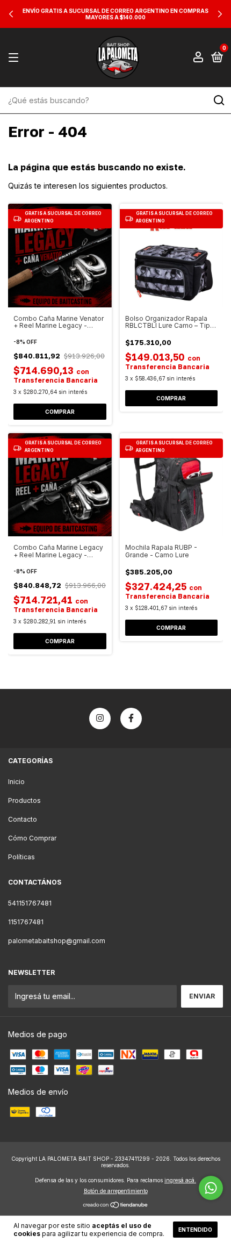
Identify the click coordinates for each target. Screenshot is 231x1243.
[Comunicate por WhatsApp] (211, 1188)
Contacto (22, 819)
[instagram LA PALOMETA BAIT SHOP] (100, 718)
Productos (24, 800)
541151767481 (30, 903)
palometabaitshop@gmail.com (56, 941)
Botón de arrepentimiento (116, 1191)
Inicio (16, 782)
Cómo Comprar (32, 838)
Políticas (21, 857)
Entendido (195, 1229)
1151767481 (26, 922)
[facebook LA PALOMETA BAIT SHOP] (131, 718)
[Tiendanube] (115, 1205)
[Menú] (15, 57)
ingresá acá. (180, 1180)
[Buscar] (218, 100)
